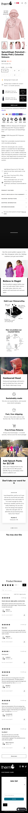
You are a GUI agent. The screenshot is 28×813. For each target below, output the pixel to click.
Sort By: (16, 594)
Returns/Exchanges (8, 207)
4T (19, 70)
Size (5, 67)
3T (14, 70)
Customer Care (7, 772)
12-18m (5, 70)
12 (14, 75)
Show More (18, 682)
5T (23, 70)
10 (10, 75)
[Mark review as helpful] (24, 615)
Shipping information (8, 202)
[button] (19, 585)
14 (19, 75)
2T (10, 70)
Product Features (7, 190)
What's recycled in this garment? (13, 194)
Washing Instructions (9, 198)
